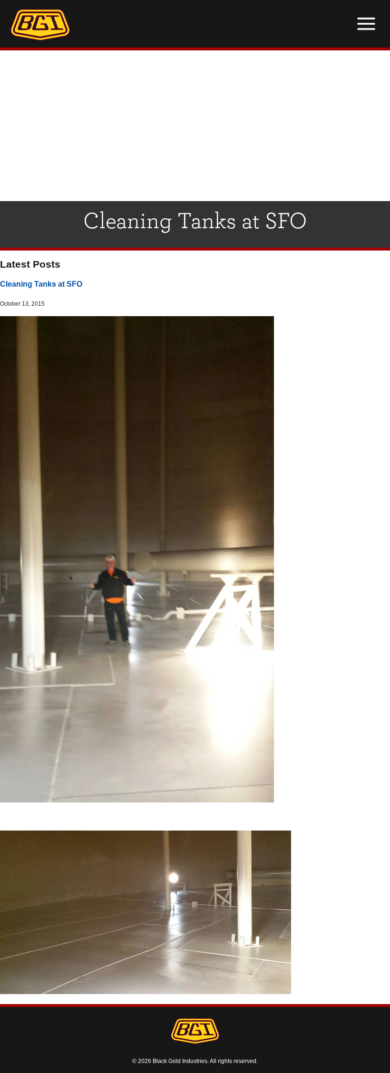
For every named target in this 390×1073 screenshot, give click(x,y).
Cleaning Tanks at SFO (41, 284)
